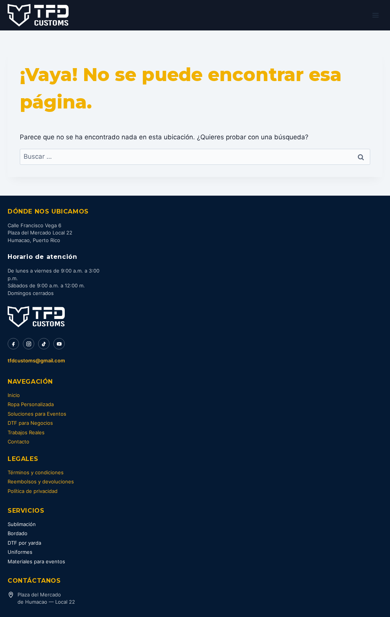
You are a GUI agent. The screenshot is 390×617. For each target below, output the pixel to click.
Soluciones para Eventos (37, 414)
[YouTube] (59, 343)
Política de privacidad (33, 491)
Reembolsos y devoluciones (41, 481)
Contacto (18, 441)
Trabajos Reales (26, 432)
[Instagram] (28, 343)
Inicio (14, 395)
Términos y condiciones (36, 472)
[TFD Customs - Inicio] (36, 316)
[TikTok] (44, 343)
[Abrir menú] (375, 15)
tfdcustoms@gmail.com (36, 360)
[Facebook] (13, 343)
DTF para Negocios (30, 423)
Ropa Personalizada (31, 404)
